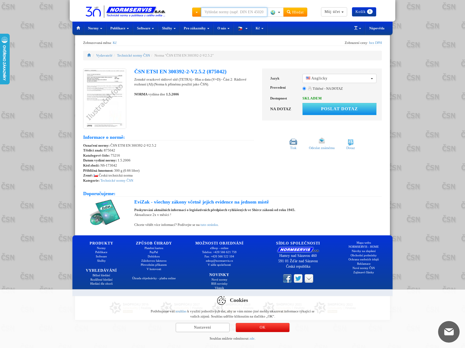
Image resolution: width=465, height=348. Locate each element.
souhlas (180, 311)
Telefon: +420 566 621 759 (219, 252)
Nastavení (202, 327)
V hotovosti (154, 269)
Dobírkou (154, 256)
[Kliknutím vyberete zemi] (275, 12)
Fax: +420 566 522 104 (219, 256)
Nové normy (219, 279)
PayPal (154, 252)
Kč (258, 28)
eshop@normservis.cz (219, 260)
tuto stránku (209, 225)
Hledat (297, 12)
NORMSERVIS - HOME (363, 246)
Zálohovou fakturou (154, 260)
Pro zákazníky (195, 28)
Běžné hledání (101, 275)
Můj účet (333, 12)
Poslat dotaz (339, 108)
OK (263, 327)
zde (252, 338)
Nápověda (377, 28)
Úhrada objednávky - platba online (154, 278)
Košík (363, 12)
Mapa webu (364, 242)
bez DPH (375, 43)
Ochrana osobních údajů (363, 259)
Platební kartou (154, 248)
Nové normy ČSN (364, 268)
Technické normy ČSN (133, 55)
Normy (94, 28)
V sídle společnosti (219, 264)
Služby (167, 28)
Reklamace (364, 263)
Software (144, 28)
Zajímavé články (363, 272)
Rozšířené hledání (101, 279)
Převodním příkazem (154, 264)
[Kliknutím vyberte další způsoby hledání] (196, 12)
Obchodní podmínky (364, 255)
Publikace (118, 28)
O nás (222, 28)
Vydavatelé (104, 55)
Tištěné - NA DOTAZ (327, 89)
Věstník (219, 288)
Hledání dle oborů (101, 283)
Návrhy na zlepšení (364, 251)
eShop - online (219, 248)
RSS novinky (219, 283)
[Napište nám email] (309, 278)
